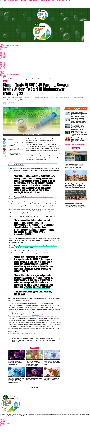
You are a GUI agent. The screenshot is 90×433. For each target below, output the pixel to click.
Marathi (68, 0)
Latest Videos (3, 47)
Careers (2, 426)
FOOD (25, 0)
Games (43, 0)
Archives (2, 417)
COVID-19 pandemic (18, 309)
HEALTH (35, 0)
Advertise (2, 418)
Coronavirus (20, 333)
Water (37, 309)
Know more (35, 416)
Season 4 (2, 52)
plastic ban (19, 328)
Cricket (21, 0)
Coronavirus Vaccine (30, 333)
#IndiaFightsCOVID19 (41, 287)
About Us (2, 419)
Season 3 (2, 51)
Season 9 (2, 57)
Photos (2, 59)
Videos (2, 46)
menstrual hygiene (54, 328)
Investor (2, 422)
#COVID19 (37, 277)
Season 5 (2, 53)
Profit (9, 0)
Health (1, 72)
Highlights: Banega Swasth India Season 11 (10, 45)
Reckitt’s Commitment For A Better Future (10, 74)
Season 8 (2, 56)
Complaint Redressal (5, 423)
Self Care (2, 71)
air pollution (45, 326)
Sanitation (42, 309)
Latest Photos (3, 60)
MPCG (63, 0)
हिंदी (13, 0)
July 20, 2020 (19, 293)
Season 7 (2, 55)
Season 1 (2, 48)
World (5, 0)
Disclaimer (2, 421)
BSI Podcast (3, 75)
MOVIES (16, 0)
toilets (44, 320)
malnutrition (35, 315)
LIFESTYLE (30, 0)
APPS (53, 0)
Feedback (2, 420)
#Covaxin (32, 275)
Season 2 (2, 50)
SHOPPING (48, 0)
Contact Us (2, 424)
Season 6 (2, 54)
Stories (2, 73)
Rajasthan (58, 0)
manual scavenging (28, 328)
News (4, 77)
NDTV (1, 0)
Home (1, 44)
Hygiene (50, 309)
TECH (39, 0)
